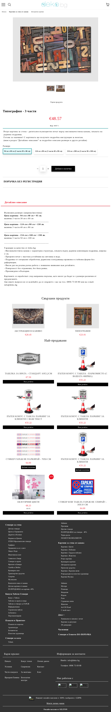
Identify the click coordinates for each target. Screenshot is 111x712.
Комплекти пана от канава (18, 583)
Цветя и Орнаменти (15, 532)
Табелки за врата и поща (17, 601)
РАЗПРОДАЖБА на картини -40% (21, 589)
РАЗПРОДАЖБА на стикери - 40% (74, 532)
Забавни (64, 523)
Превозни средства (68, 568)
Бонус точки (26, 661)
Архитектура (13, 627)
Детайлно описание (16, 202)
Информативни (13, 607)
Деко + (61, 615)
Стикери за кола (13, 638)
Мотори (64, 586)
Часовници (63, 630)
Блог (39, 672)
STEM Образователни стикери (19, 541)
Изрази (63, 595)
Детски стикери (14, 529)
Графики (11, 545)
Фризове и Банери (15, 564)
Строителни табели (15, 610)
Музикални (12, 579)
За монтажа (26, 672)
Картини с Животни (68, 556)
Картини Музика (67, 577)
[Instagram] (66, 671)
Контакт (40, 667)
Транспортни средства (16, 574)
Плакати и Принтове (15, 620)
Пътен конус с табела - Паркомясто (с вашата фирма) (82, 374)
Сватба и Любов (14, 567)
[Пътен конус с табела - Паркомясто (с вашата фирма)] (82, 358)
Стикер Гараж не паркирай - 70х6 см (28, 459)
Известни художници (16, 633)
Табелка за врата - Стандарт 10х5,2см (28, 373)
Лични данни (43, 661)
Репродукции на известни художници (75, 574)
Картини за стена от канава (18, 11)
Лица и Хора (12, 551)
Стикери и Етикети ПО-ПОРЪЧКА (74, 634)
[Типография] (82, 316)
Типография (83, 331)
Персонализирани (14, 616)
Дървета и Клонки (15, 535)
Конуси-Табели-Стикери (16, 594)
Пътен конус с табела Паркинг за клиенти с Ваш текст (28, 417)
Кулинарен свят (14, 571)
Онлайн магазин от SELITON (55, 709)
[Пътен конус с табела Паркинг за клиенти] (82, 401)
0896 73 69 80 (75, 666)
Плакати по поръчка (15, 624)
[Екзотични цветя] (28, 487)
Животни (64, 604)
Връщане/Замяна (12, 678)
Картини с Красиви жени (70, 571)
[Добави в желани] (106, 161)
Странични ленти (67, 601)
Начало (4, 11)
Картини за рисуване (68, 622)
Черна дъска (65, 535)
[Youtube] (72, 671)
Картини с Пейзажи (68, 550)
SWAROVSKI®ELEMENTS (71, 538)
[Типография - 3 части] (55, 81)
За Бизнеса (12, 613)
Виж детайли (28, 382)
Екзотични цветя (28, 502)
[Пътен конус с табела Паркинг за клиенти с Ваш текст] (28, 401)
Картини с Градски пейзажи (71, 553)
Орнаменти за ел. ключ (16, 548)
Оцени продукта (56, 102)
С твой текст (65, 610)
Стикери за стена (13, 525)
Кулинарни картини (68, 562)
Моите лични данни (55, 703)
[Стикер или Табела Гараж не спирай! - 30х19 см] (82, 487)
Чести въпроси (11, 672)
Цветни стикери (67, 529)
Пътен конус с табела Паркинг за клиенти (82, 417)
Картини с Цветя (67, 547)
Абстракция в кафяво (28, 331)
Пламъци (64, 589)
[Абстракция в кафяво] (28, 316)
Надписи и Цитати (15, 538)
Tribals (10, 642)
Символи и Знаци (14, 558)
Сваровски (25, 667)
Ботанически (13, 630)
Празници (64, 526)
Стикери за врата (14, 561)
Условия (8, 667)
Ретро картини (66, 559)
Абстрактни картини (37, 11)
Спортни (11, 577)
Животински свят (14, 555)
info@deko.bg (73, 660)
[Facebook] (60, 671)
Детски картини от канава (17, 586)
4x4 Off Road (66, 607)
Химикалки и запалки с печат (72, 619)
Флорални (64, 592)
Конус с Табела (13, 598)
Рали (63, 598)
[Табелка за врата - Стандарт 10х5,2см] (28, 358)
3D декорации (66, 625)
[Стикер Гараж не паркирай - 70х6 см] (28, 444)
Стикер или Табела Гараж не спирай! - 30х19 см (82, 503)
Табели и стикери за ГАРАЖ (18, 604)
